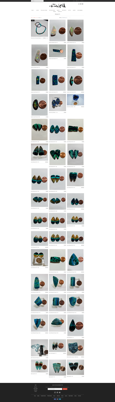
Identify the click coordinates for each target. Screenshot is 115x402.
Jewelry (54, 11)
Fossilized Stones (44, 10)
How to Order (36, 388)
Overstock (60, 11)
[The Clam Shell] (57, 5)
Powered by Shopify (60, 397)
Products (57, 14)
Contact (35, 391)
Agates (37, 10)
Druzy (33, 10)
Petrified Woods (52, 10)
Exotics (69, 10)
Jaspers (74, 10)
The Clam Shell (56, 397)
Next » (61, 379)
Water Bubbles (80, 10)
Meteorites (64, 10)
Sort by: (60, 17)
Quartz (58, 10)
